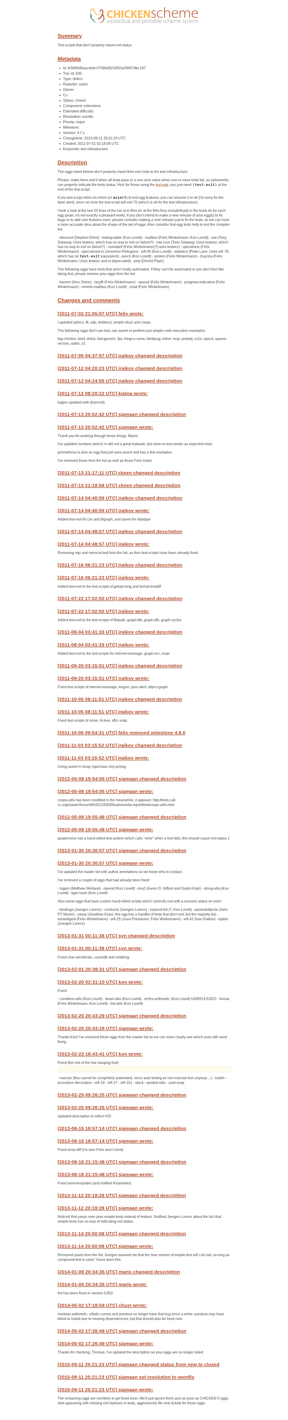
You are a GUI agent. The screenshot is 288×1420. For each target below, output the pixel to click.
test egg (162, 185)
